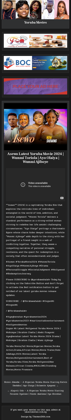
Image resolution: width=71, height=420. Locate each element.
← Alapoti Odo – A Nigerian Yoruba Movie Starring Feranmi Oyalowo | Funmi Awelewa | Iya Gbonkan (35, 392)
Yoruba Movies (35, 22)
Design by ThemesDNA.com (35, 416)
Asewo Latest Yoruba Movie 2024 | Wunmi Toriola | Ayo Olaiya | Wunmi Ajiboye (35, 158)
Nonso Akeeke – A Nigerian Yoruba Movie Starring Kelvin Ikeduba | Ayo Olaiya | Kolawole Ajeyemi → (35, 384)
